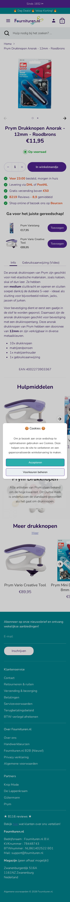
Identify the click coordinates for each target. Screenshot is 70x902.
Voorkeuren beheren (35, 472)
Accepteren (35, 462)
